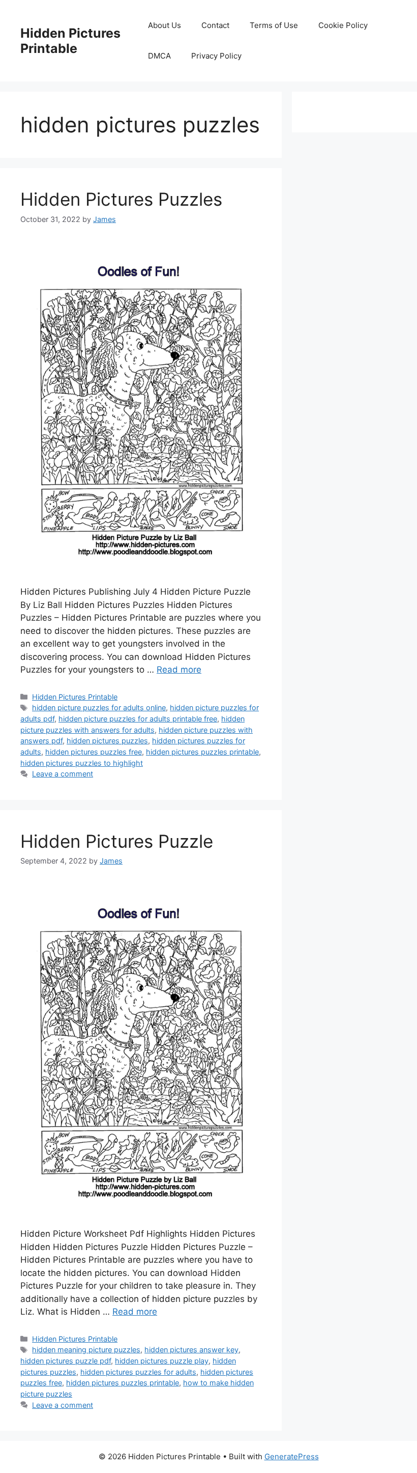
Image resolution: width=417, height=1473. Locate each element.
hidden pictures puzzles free (93, 751)
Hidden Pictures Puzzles (121, 199)
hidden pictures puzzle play (161, 1360)
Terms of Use (274, 25)
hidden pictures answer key (191, 1349)
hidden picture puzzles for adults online (99, 707)
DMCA (159, 56)
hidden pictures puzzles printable (202, 751)
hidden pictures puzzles (107, 740)
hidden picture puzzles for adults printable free (137, 718)
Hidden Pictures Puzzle (116, 841)
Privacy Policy (216, 56)
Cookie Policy (343, 25)
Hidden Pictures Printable (70, 40)
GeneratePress (291, 1456)
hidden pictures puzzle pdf (65, 1360)
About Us (164, 25)
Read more (179, 669)
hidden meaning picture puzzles (86, 1349)
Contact (215, 25)
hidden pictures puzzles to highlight (81, 763)
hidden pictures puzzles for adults (138, 1372)
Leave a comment (62, 773)
